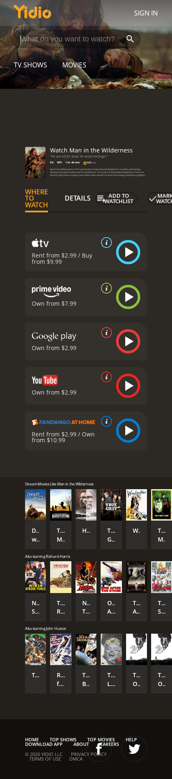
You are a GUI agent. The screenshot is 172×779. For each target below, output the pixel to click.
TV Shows (30, 65)
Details (78, 198)
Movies (74, 65)
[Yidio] (32, 13)
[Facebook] (99, 749)
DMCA (76, 759)
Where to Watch (36, 198)
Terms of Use (45, 759)
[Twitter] (134, 749)
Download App (44, 744)
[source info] (105, 242)
